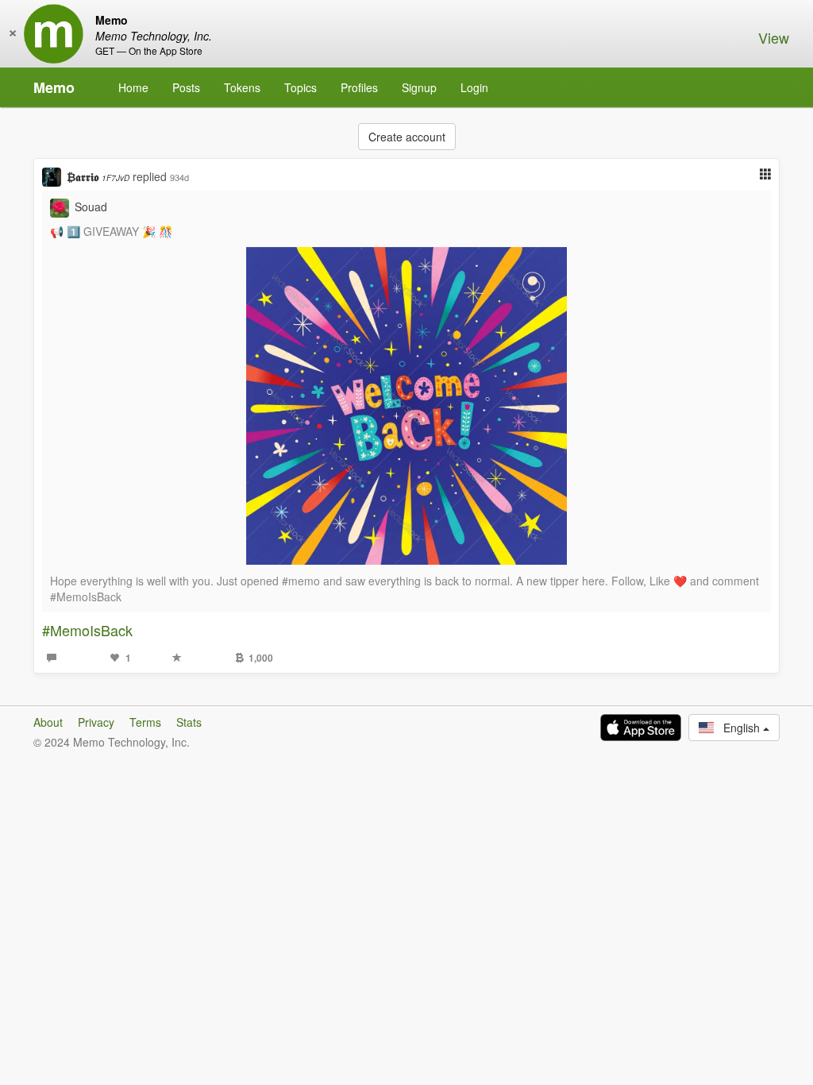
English (738, 728)
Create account (406, 137)
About (48, 722)
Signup (419, 87)
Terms (145, 722)
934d (179, 177)
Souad (91, 206)
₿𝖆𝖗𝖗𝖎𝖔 (98, 176)
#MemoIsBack (87, 630)
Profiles (359, 87)
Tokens (242, 87)
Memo (54, 87)
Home (133, 87)
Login (474, 87)
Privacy (96, 722)
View (773, 37)
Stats (189, 722)
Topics (300, 87)
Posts (186, 87)
